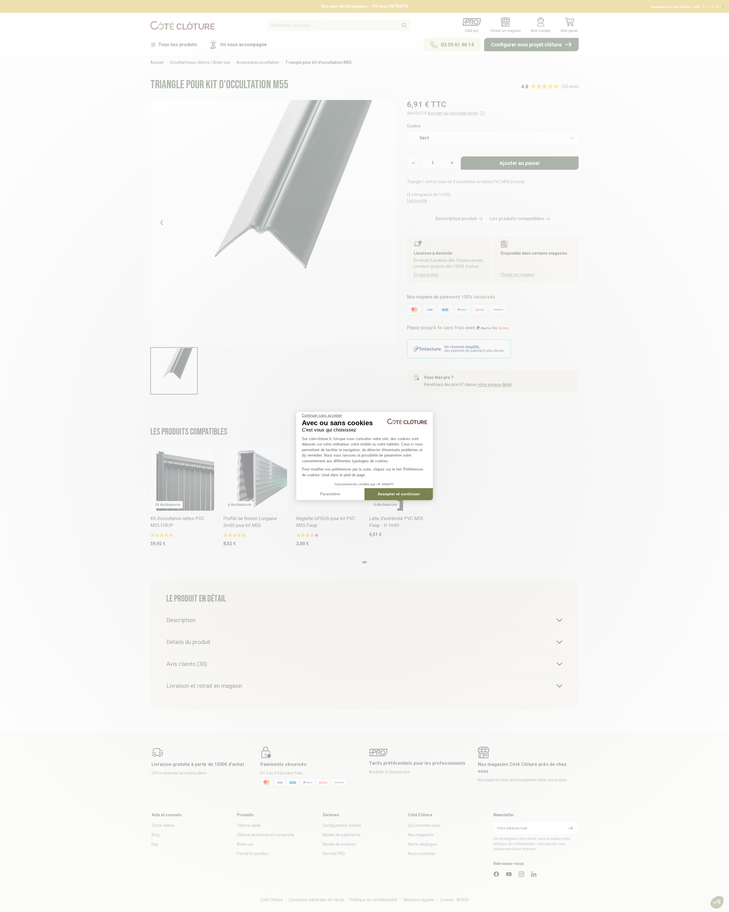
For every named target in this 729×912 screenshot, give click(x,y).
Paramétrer (330, 494)
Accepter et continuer (399, 494)
